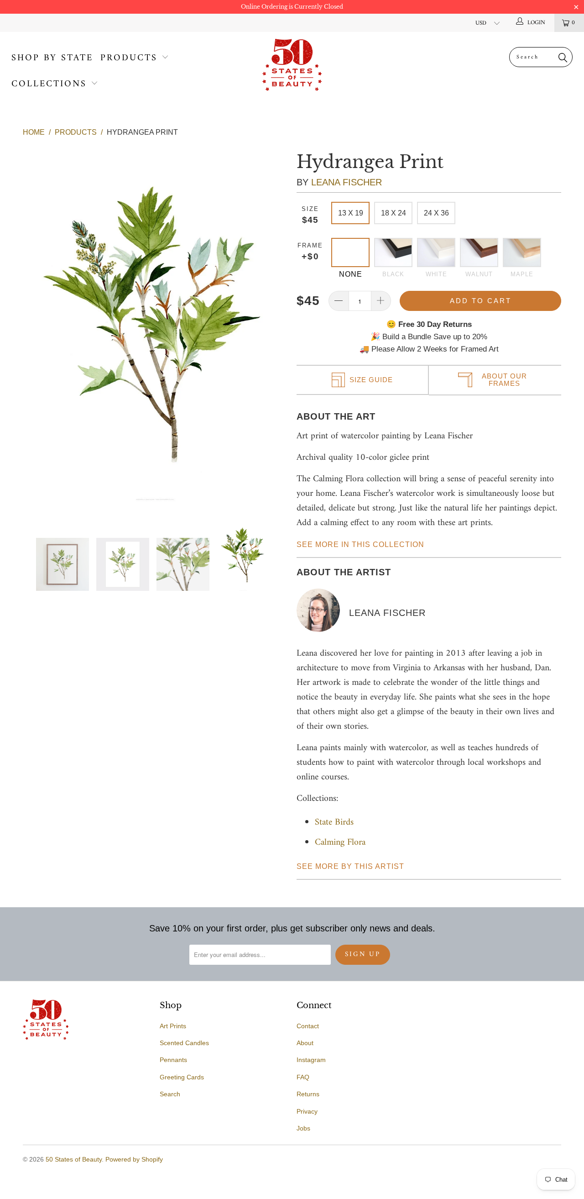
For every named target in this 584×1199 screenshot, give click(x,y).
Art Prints (173, 1026)
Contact (308, 1026)
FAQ (303, 1077)
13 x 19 (350, 213)
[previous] (37, 325)
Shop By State (52, 58)
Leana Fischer (346, 182)
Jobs (303, 1128)
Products (128, 58)
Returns (308, 1094)
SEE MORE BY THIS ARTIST (350, 866)
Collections (49, 84)
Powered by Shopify (134, 1159)
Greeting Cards (182, 1077)
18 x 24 (393, 213)
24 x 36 (436, 213)
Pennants (173, 1059)
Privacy (307, 1111)
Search (170, 1094)
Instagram (311, 1059)
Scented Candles (184, 1042)
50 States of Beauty (74, 1159)
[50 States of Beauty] (292, 65)
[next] (273, 325)
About (305, 1042)
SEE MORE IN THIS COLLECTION (360, 544)
